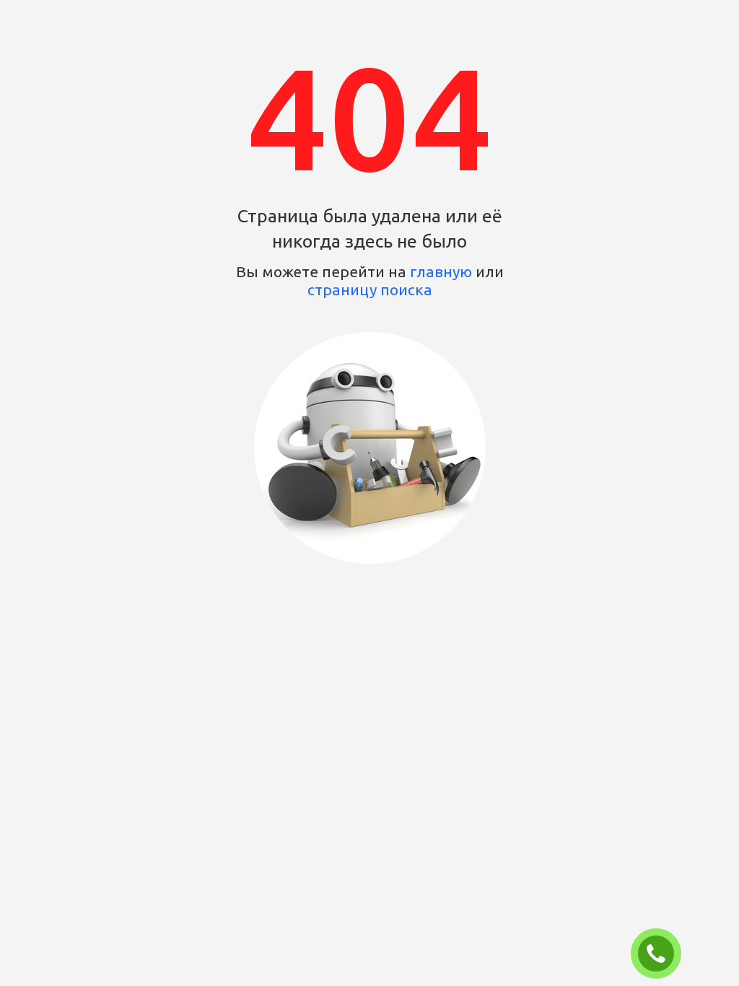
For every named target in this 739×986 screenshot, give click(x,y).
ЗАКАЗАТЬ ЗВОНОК (661, 954)
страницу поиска (369, 289)
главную (441, 271)
